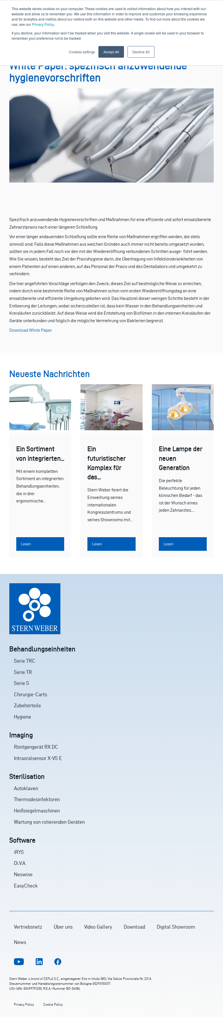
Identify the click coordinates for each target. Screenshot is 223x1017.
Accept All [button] (111, 51)
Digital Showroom (176, 926)
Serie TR (23, 672)
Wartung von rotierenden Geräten (49, 822)
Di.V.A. (20, 863)
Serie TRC (24, 661)
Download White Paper (30, 330)
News (20, 942)
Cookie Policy (53, 1004)
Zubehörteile (27, 705)
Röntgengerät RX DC (36, 747)
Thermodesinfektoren (37, 799)
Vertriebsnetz (28, 926)
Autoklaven (26, 788)
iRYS (19, 852)
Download (134, 926)
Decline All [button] (141, 51)
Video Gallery (98, 926)
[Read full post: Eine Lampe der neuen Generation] (183, 428)
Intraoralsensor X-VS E (38, 758)
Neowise (23, 874)
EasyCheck (26, 885)
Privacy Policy (43, 24)
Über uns (63, 926)
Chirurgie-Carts (30, 694)
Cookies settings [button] (82, 51)
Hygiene (22, 716)
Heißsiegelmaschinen (37, 810)
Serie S (21, 683)
